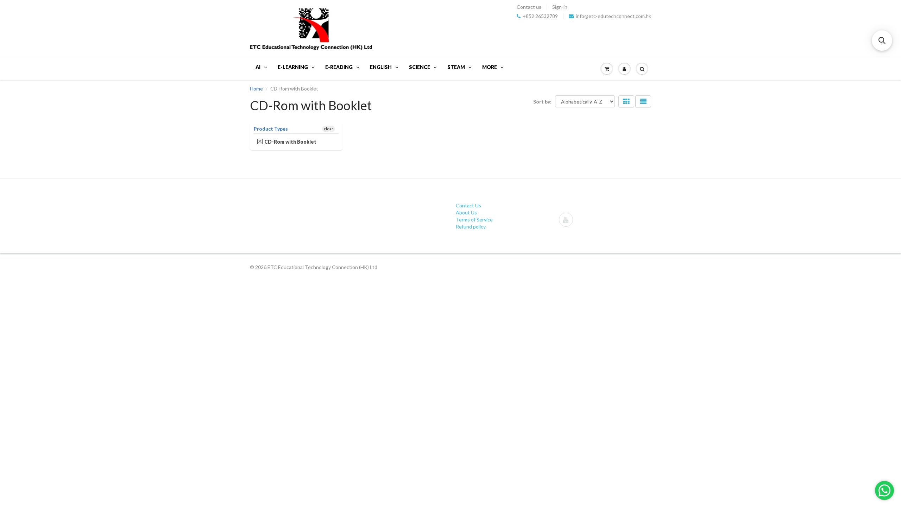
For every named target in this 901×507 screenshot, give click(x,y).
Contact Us (468, 205)
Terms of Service (474, 220)
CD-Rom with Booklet (290, 142)
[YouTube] (566, 220)
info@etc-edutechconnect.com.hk (613, 16)
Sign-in (559, 7)
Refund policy (471, 227)
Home (256, 89)
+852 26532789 (540, 16)
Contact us (529, 7)
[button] (882, 40)
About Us (466, 212)
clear (328, 128)
